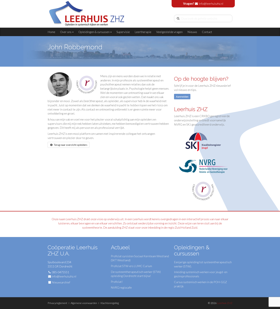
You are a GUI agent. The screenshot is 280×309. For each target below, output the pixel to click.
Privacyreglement (57, 302)
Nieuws (192, 32)
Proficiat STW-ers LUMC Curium (131, 266)
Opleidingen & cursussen (94, 32)
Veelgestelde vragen (169, 32)
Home (51, 32)
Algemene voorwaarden (84, 302)
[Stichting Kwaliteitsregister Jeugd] (203, 143)
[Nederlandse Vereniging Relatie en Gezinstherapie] (203, 166)
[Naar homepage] (87, 17)
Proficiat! (117, 281)
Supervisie (123, 32)
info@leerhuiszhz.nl (211, 3)
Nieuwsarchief (61, 282)
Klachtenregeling (109, 302)
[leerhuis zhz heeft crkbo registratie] (203, 190)
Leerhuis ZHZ (224, 302)
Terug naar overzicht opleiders (70, 144)
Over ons (66, 32)
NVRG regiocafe (121, 287)
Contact (207, 32)
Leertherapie (143, 32)
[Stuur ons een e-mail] (196, 3)
